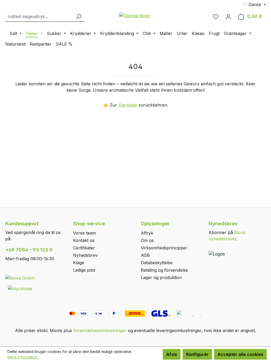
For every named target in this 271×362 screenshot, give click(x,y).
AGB (145, 255)
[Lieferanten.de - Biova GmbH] (20, 277)
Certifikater (84, 247)
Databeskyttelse (157, 262)
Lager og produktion (161, 277)
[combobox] (39, 16)
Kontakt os (83, 240)
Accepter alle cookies (240, 354)
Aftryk (147, 233)
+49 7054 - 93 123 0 (29, 250)
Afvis (171, 354)
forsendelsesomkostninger (100, 330)
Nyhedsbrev (85, 255)
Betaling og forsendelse (164, 270)
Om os (147, 240)
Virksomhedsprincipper (164, 247)
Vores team (84, 233)
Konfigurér (197, 354)
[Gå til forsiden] (135, 15)
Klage (78, 262)
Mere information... (23, 357)
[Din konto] (228, 16)
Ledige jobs (84, 270)
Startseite (127, 105)
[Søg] (79, 16)
